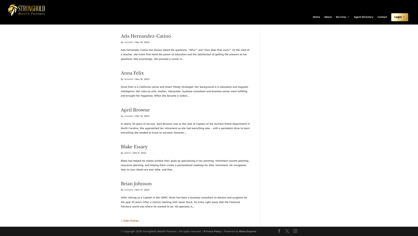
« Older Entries (130, 220)
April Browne (135, 110)
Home (316, 17)
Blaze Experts (247, 231)
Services (341, 17)
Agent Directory (363, 17)
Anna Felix (132, 73)
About (328, 17)
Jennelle (128, 42)
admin (127, 152)
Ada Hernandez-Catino (146, 36)
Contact (382, 17)
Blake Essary (134, 146)
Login (398, 17)
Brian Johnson (136, 183)
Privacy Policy (212, 231)
